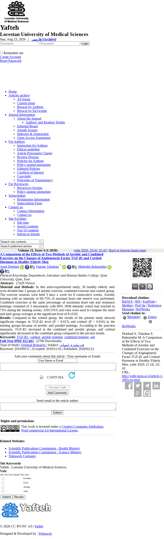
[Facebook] (128, 385)
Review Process (28, 157)
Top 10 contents (28, 230)
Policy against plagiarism (34, 165)
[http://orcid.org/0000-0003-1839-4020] (64, 268)
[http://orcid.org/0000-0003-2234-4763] (109, 268)
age (92, 337)
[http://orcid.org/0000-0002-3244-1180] (22, 268)
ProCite (140, 305)
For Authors (17, 141)
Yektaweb (45, 533)
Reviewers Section (29, 188)
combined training (76, 337)
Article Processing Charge (34, 153)
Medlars (127, 305)
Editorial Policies (28, 168)
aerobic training (52, 337)
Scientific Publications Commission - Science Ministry (45, 452)
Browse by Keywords (32, 111)
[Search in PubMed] (32, 268)
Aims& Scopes (27, 130)
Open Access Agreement (33, 138)
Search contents (27, 226)
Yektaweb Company (22, 456)
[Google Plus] (138, 393)
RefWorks (143, 309)
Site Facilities (17, 218)
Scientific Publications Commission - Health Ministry (44, 448)
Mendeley (134, 317)
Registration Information (33, 199)
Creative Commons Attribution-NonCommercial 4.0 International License (62, 428)
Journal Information (22, 114)
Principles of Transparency (35, 180)
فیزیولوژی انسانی (71, 345)
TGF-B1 (22, 337)
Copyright (24, 176)
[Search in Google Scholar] (27, 268)
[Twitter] (138, 385)
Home (13, 91)
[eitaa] (147, 393)
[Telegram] (147, 385)
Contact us (16, 207)
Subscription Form (29, 203)
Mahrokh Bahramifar (92, 266)
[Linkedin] (156, 385)
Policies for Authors (30, 161)
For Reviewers (18, 184)
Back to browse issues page (127, 250)
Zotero (152, 317)
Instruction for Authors (32, 145)
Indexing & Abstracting (33, 134)
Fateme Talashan (47, 266)
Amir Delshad (9, 266)
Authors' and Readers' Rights (45, 122)
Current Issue (26, 103)
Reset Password (10, 61)
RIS (138, 301)
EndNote (149, 301)
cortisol (35, 337)
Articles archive (19, 95)
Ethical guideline (28, 149)
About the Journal (29, 118)
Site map (23, 222)
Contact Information (30, 211)
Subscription (17, 195)
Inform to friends (28, 234)
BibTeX (127, 301)
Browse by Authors (30, 107)
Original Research (33, 345)
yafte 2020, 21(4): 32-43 (90, 250)
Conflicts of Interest (30, 172)
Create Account (10, 57)
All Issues (23, 99)
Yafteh (38, 526)
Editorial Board (27, 126)
